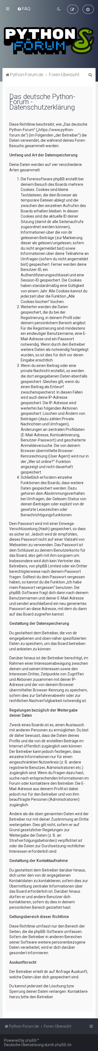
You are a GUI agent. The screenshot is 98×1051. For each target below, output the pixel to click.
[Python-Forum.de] (49, 40)
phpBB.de (63, 1045)
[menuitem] (24, 9)
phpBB (31, 1040)
